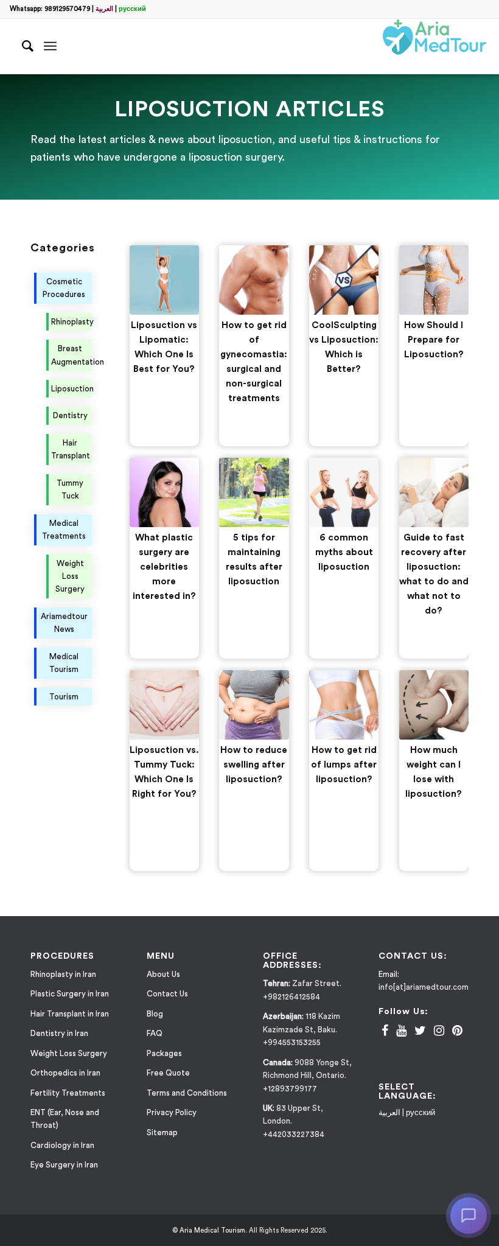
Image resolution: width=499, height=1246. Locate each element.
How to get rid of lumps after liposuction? (344, 765)
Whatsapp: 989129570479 (50, 8)
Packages (164, 1053)
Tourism (64, 697)
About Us (163, 974)
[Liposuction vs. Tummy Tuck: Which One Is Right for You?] (164, 705)
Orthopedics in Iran (65, 1073)
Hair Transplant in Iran (69, 1014)
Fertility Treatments (67, 1093)
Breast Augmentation (71, 355)
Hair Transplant (70, 449)
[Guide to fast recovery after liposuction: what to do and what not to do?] (434, 492)
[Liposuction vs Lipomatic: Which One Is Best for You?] (164, 280)
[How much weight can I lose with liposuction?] (434, 705)
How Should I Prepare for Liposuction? (434, 340)
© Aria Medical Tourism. (209, 1230)
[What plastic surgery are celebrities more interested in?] (164, 492)
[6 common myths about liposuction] (344, 492)
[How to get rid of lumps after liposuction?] (344, 705)
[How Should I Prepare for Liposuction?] (434, 280)
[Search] (22, 46)
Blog (155, 1014)
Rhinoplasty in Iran (63, 974)
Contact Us (167, 994)
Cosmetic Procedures (64, 288)
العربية (104, 8)
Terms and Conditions (187, 1093)
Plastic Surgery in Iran (69, 994)
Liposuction (71, 389)
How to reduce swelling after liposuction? (253, 765)
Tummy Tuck (70, 489)
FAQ (154, 1033)
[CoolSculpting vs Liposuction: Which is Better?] (344, 280)
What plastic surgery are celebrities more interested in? (164, 567)
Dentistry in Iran (59, 1033)
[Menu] (50, 46)
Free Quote (168, 1073)
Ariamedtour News (64, 622)
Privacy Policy (172, 1112)
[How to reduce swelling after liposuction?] (253, 705)
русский (132, 8)
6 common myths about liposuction (344, 552)
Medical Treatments (64, 529)
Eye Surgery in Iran (64, 1165)
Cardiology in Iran (62, 1145)
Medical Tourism (64, 663)
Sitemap (162, 1132)
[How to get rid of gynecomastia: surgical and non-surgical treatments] (253, 280)
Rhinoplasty (71, 322)
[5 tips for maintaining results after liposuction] (253, 492)
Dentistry (70, 415)
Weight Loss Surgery (70, 576)
